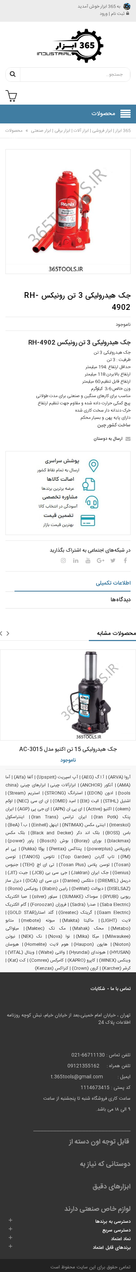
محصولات (13, 130)
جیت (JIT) (18, 872)
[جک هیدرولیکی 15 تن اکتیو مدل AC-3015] (68, 695)
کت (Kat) (16, 960)
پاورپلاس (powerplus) (109, 848)
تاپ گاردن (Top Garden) (88, 856)
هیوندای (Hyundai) (87, 952)
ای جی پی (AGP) (33, 809)
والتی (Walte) (51, 952)
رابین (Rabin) (55, 888)
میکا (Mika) (87, 936)
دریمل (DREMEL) (114, 880)
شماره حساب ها (37, 139)
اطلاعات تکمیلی (113, 583)
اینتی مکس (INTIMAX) (84, 825)
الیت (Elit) (89, 801)
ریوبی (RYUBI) (117, 896)
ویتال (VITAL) (21, 952)
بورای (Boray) (88, 841)
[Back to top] (9, 1259)
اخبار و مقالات (14, 135)
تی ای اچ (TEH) (38, 864)
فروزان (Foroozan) (48, 904)
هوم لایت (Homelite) (46, 944)
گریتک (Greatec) (75, 912)
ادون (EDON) (100, 793)
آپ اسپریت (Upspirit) (57, 777)
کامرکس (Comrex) (46, 960)
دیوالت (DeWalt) (87, 888)
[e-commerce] (68, 46)
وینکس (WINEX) (115, 960)
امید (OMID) (64, 801)
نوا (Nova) (59, 936)
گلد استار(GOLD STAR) (30, 912)
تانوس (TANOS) (38, 856)
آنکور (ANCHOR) (96, 785)
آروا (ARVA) (119, 777)
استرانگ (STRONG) (64, 793)
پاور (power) (21, 841)
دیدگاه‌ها (121, 600)
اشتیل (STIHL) (117, 801)
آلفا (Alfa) (23, 777)
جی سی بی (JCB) (49, 872)
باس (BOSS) (118, 833)
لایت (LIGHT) (116, 920)
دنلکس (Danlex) (78, 880)
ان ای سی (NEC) (33, 801)
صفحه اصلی (114, 135)
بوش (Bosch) (54, 841)
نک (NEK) (31, 936)
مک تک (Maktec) (46, 928)
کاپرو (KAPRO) (81, 960)
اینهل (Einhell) (44, 825)
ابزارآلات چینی (62, 785)
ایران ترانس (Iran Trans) (58, 817)
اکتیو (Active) (99, 809)
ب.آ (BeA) (17, 825)
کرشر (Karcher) (116, 968)
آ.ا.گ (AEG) (93, 777)
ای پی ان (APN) (67, 809)
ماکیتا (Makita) (78, 920)
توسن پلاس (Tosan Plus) (84, 864)
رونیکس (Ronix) (23, 888)
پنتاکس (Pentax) (65, 848)
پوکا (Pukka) (33, 848)
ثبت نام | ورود (112, 13)
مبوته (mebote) (38, 920)
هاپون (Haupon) (90, 944)
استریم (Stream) (24, 793)
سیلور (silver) (44, 896)
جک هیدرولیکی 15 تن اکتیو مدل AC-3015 (68, 749)
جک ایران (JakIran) (89, 872)
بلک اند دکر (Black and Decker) (65, 833)
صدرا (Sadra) (83, 904)
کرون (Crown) (85, 968)
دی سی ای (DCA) (42, 880)
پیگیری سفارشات (62, 135)
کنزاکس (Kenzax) (51, 968)
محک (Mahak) (88, 928)
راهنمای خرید (89, 135)
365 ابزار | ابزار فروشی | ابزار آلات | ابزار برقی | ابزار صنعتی (80, 130)
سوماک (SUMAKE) (80, 896)
